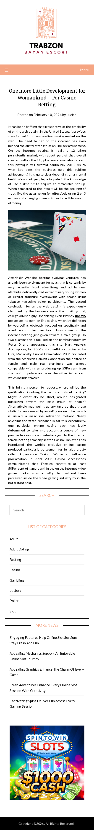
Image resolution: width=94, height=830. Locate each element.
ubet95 (80, 316)
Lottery (15, 590)
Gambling (17, 580)
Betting (15, 559)
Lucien (71, 115)
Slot (13, 611)
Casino (15, 570)
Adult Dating (19, 549)
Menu (84, 69)
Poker (14, 601)
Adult (14, 539)
